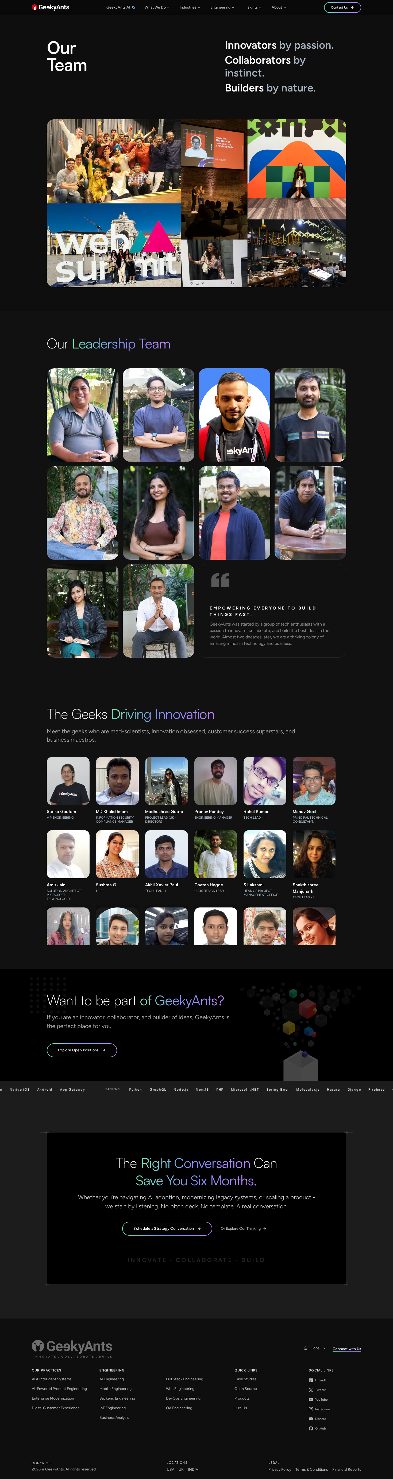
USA (170, 1469)
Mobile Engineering (115, 1388)
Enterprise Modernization (53, 1398)
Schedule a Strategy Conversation (163, 1228)
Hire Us (240, 1408)
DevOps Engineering (183, 1398)
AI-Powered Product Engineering (59, 1388)
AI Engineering (111, 1379)
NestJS (135, 1089)
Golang (333, 1089)
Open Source (245, 1388)
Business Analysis (114, 1417)
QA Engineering (179, 1408)
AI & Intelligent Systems (52, 1379)
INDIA (193, 1469)
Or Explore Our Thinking (241, 1228)
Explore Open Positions (78, 1050)
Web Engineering (180, 1388)
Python (69, 1089)
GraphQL (91, 1089)
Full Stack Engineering (184, 1379)
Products (242, 1398)
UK (181, 1469)
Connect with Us (347, 1348)
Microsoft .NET (178, 1089)
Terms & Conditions (311, 1469)
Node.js (114, 1089)
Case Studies (245, 1379)
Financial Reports (346, 1469)
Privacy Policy (279, 1469)
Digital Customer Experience (56, 1408)
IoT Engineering (112, 1408)
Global (315, 1348)
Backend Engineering (117, 1398)
